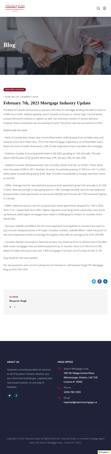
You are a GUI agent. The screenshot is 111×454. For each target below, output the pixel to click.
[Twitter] (94, 281)
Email (67, 397)
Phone (67, 387)
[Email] (59, 398)
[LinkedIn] (105, 281)
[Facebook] (99, 281)
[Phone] (59, 387)
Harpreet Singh (29, 97)
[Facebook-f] (16, 395)
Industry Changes (14, 90)
